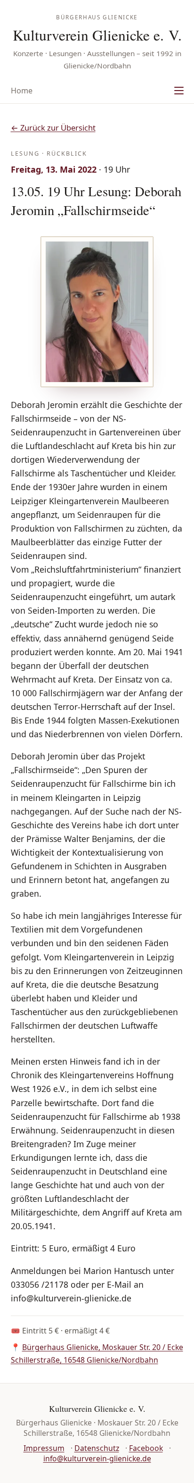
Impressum (44, 1448)
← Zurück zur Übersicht (53, 127)
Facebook (146, 1448)
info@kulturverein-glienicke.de (97, 1458)
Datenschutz (96, 1448)
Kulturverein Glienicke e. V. (97, 35)
